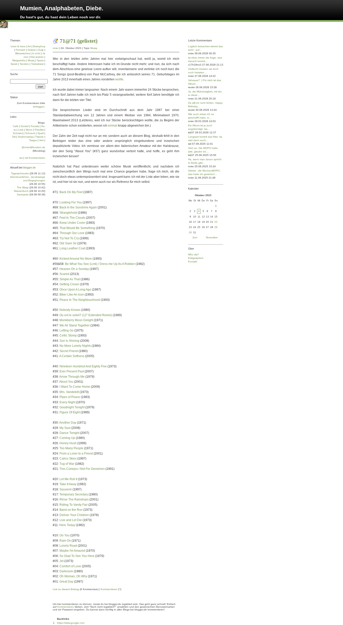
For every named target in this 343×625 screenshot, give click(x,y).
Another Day (67, 422)
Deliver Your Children (74, 515)
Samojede (23, 194)
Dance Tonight (69, 433)
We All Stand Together (75, 325)
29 (215, 227)
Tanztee (24, 64)
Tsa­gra (33, 140)
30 (190, 232)
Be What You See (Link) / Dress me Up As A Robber (100, 264)
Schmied (18, 133)
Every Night (67, 402)
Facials (35, 126)
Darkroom (66, 571)
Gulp (41, 49)
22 (215, 221)
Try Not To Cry (69, 238)
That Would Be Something (77, 228)
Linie (21, 129)
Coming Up (67, 438)
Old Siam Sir (68, 243)
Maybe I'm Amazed (72, 550)
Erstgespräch (195, 258)
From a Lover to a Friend (76, 453)
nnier (56, 48)
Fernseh (20, 49)
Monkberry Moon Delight (76, 320)
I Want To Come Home (75, 386)
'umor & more (18, 46)
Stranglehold (68, 212)
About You (66, 381)
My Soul (65, 428)
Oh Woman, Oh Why (73, 576)
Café (15, 126)
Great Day (66, 581)
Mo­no (29, 129)
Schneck (30, 133)
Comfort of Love (70, 566)
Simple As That (70, 279)
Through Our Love (72, 233)
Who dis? (193, 254)
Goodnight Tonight (72, 407)
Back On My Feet (71, 192)
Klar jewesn (37, 56)
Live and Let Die (71, 520)
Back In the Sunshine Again (78, 207)
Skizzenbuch (21, 191)
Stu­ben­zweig (25, 136)
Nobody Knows (70, 310)
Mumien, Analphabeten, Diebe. (61, 8)
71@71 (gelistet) (78, 41)
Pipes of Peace (70, 397)
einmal (112, 125)
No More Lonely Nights (75, 346)
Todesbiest (37, 64)
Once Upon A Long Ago (75, 289)
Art (29, 46)
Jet (62, 561)
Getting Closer (69, 284)
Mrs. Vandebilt (69, 392)
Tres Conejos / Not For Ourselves (82, 469)
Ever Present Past (72, 371)
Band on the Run (71, 510)
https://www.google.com (70, 622)
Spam (40, 60)
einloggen (38, 106)
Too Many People (71, 448)
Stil (14, 136)
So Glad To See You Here (77, 556)
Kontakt (192, 261)
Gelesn (32, 49)
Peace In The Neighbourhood (80, 300)
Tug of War (67, 464)
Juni (194, 237)
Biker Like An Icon (72, 294)
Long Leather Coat (72, 248)
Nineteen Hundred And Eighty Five (83, 366)
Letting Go (67, 330)
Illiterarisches (22, 53)
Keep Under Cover (72, 222)
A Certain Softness (71, 356)
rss (21, 157)
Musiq (93, 48)
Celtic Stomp (68, 335)
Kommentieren (109, 589)
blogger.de (29, 167)
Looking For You (71, 202)
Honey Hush (68, 443)
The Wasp (23, 187)
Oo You (65, 535)
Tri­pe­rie (39, 136)
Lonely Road (68, 545)
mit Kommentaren (35, 157)
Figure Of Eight (70, 412)
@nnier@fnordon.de (33, 147)
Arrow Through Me (72, 376)
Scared (64, 274)
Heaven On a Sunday (74, 269)
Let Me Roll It (68, 479)
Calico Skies (68, 458)
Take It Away (68, 484)
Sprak (14, 64)
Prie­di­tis (39, 129)
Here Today (67, 525)
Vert (41, 140)
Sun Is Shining (69, 341)
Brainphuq (39, 46)
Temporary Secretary (74, 494)
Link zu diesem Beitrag (66, 589)
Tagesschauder (20, 173)
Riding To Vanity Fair (74, 504)
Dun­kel (25, 126)
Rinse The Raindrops (74, 499)
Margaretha (19, 60)
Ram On (65, 540)
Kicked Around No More (76, 258)
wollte (119, 79)
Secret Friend (69, 351)
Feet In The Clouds (72, 217)
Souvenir (66, 489)
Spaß (40, 133)
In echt (36, 53)
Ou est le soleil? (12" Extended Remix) (86, 315)
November (212, 237)
